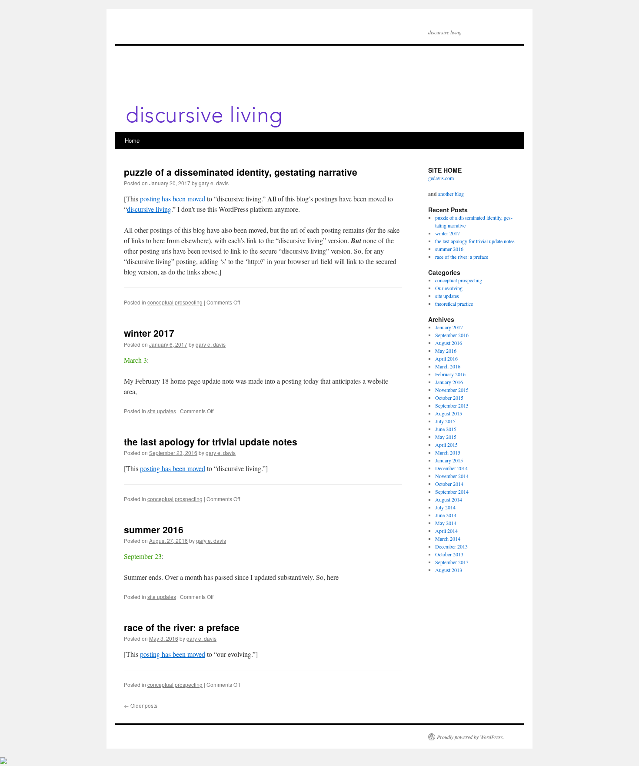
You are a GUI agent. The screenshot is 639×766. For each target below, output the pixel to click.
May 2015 (445, 436)
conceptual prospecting (175, 302)
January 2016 (449, 381)
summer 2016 (153, 529)
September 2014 (452, 491)
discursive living (149, 209)
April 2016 (446, 358)
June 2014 (445, 515)
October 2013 (449, 554)
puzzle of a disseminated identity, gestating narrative (240, 171)
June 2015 (445, 428)
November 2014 (452, 475)
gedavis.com (441, 177)
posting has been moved (172, 198)
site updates (161, 411)
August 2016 (448, 342)
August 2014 (448, 499)
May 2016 (445, 350)
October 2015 (449, 397)
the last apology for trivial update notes (210, 441)
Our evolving (449, 287)
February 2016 (450, 374)
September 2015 (452, 405)
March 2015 (447, 452)
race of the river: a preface (182, 627)
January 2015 (449, 460)
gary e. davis (214, 183)
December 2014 (451, 468)
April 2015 (446, 444)
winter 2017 (149, 332)
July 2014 (445, 507)
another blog (451, 193)
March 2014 (447, 538)
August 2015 (448, 413)
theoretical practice (454, 303)
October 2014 (449, 483)
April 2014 (446, 530)
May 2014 (445, 522)
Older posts (140, 705)
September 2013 (452, 562)
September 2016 (452, 334)
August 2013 (448, 569)
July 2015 (445, 421)
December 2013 (451, 546)
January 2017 (449, 327)
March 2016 (447, 366)
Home (132, 140)
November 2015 (452, 389)
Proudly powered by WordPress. (470, 736)
